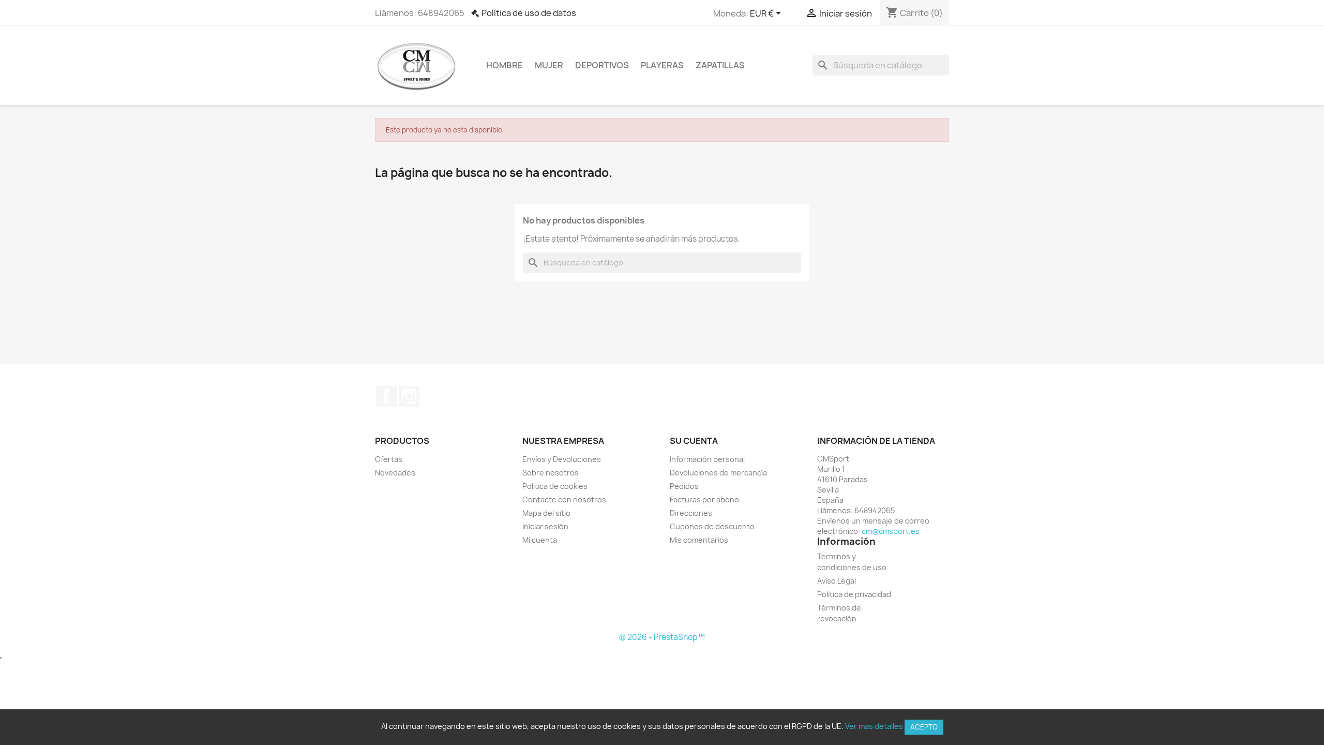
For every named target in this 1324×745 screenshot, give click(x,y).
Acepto (924, 727)
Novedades (395, 473)
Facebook (386, 396)
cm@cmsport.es (891, 531)
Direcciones (691, 513)
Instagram (409, 396)
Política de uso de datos (529, 13)
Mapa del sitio (546, 513)
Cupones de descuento (712, 526)
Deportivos (602, 65)
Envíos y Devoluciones (561, 459)
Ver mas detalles (874, 726)
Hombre (504, 65)
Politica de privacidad (854, 594)
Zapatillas (720, 65)
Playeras (662, 65)
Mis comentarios (699, 540)
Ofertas (388, 459)
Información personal (707, 459)
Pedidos (684, 486)
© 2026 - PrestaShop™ (662, 637)
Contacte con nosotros (564, 499)
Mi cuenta (539, 540)
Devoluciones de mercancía (718, 473)
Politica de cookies (555, 486)
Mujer (549, 65)
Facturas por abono (704, 499)
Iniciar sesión (545, 526)
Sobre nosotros (550, 473)
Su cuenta (694, 440)
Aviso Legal (836, 581)
